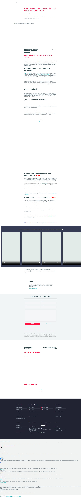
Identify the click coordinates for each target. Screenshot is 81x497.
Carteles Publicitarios (32, 411)
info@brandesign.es (34, 426)
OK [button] (7, 445)
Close (1, 483)
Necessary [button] (1, 457)
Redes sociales (27, 52)
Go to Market (18, 432)
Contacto (61, 2)
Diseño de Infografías (32, 416)
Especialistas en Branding (44, 429)
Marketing (18, 425)
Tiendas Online (18, 429)
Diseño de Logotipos (19, 414)
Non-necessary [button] (2, 461)
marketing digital (28, 73)
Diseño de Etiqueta (45, 409)
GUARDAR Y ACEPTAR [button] (3, 482)
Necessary (2, 458)
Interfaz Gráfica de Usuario (59, 414)
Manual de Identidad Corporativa (21, 418)
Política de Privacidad (58, 430)
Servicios (38, 2)
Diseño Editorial (31, 409)
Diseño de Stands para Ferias (34, 414)
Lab (57, 2)
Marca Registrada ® (58, 432)
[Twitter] (26, 275)
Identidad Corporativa (19, 409)
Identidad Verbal (19, 411)
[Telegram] (33, 275)
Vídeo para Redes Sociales (59, 411)
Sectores (44, 2)
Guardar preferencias (3, 495)
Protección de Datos (3, 445)
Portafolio (49, 2)
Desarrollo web (35, 49)
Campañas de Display (58, 407)
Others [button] (1, 479)
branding (32, 269)
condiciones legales (48, 323)
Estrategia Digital (27, 50)
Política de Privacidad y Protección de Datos (7, 496)
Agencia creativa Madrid (28, 49)
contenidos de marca (38, 269)
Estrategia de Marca (19, 407)
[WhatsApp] (34, 275)
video (25, 272)
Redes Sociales (57, 409)
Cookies (9, 445)
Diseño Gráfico (31, 407)
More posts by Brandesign (33, 288)
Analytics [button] (1, 472)
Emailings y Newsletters (58, 416)
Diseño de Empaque (45, 407)
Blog (54, 2)
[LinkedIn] (29, 275)
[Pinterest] (28, 275)
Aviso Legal (56, 426)
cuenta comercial (44, 183)
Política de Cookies (58, 428)
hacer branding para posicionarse (43, 74)
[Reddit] (31, 275)
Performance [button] (2, 469)
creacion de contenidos (46, 269)
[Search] (65, 2)
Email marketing (19, 427)
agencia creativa (27, 269)
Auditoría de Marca (19, 416)
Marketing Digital (33, 50)
